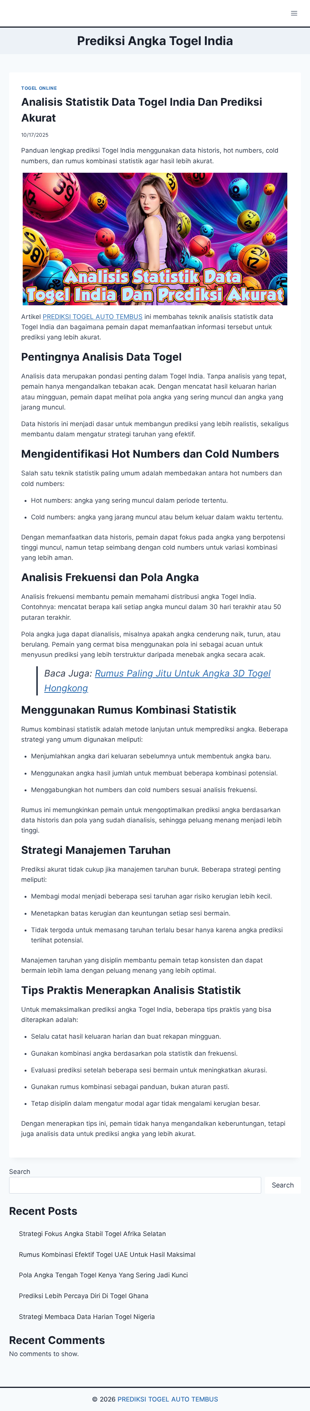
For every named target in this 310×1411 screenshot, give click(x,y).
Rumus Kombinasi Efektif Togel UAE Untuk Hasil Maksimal (107, 1254)
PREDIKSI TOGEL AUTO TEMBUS (168, 1399)
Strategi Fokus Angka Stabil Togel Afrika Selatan (92, 1234)
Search (19, 1171)
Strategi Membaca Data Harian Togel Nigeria (87, 1316)
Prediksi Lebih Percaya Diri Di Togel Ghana (84, 1296)
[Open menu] (294, 13)
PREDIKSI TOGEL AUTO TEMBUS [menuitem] (93, 316)
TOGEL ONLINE (39, 88)
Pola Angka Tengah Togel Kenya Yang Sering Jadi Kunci (103, 1275)
